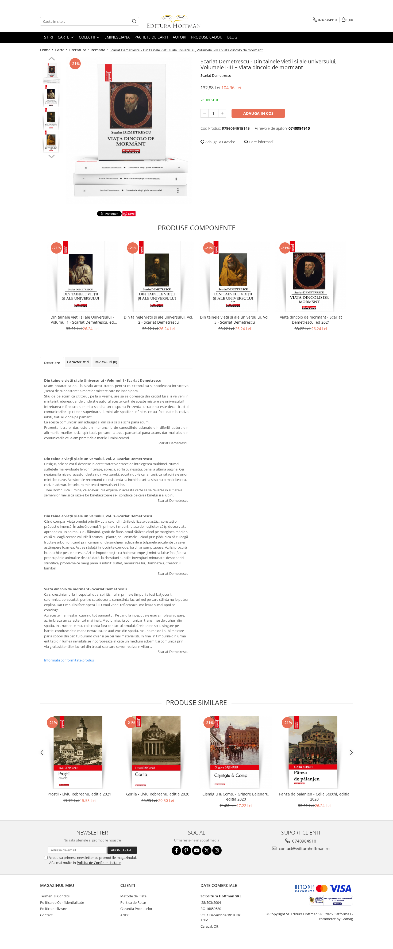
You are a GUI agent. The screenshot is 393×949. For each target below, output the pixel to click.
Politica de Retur (133, 902)
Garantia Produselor (136, 908)
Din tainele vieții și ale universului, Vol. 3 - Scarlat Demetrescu (234, 320)
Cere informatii (260, 141)
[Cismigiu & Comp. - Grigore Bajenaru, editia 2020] (235, 752)
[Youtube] (196, 850)
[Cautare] (134, 21)
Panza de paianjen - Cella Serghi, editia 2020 (314, 796)
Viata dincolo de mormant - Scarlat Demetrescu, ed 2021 (311, 320)
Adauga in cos (258, 113)
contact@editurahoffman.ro (304, 848)
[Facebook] (176, 850)
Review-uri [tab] (106, 361)
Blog (232, 37)
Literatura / (79, 49)
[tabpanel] (129, 130)
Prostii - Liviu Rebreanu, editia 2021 (79, 794)
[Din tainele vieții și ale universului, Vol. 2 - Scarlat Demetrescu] (158, 276)
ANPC (124, 915)
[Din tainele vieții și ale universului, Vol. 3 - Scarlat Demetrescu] (234, 276)
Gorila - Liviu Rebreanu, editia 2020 (157, 794)
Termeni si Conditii (55, 896)
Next (51, 155)
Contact (46, 915)
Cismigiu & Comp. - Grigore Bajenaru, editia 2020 (235, 796)
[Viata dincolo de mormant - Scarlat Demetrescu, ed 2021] (310, 276)
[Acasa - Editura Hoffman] (174, 21)
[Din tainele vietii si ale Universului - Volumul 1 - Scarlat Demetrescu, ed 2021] (82, 276)
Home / (47, 49)
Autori (179, 37)
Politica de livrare (53, 908)
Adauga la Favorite (219, 141)
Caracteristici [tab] (78, 361)
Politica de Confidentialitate (99, 862)
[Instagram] (217, 850)
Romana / (100, 49)
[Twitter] (206, 850)
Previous (51, 59)
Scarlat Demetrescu (216, 75)
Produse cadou (206, 37)
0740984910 (303, 841)
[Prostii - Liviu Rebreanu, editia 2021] (79, 752)
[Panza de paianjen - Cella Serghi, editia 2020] (314, 752)
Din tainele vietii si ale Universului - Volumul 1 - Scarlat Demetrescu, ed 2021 (82, 320)
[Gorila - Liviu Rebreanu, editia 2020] (157, 752)
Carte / (61, 49)
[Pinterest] (186, 850)
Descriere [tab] (52, 362)
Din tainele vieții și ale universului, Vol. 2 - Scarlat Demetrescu (158, 320)
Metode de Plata (133, 896)
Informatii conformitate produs (69, 660)
